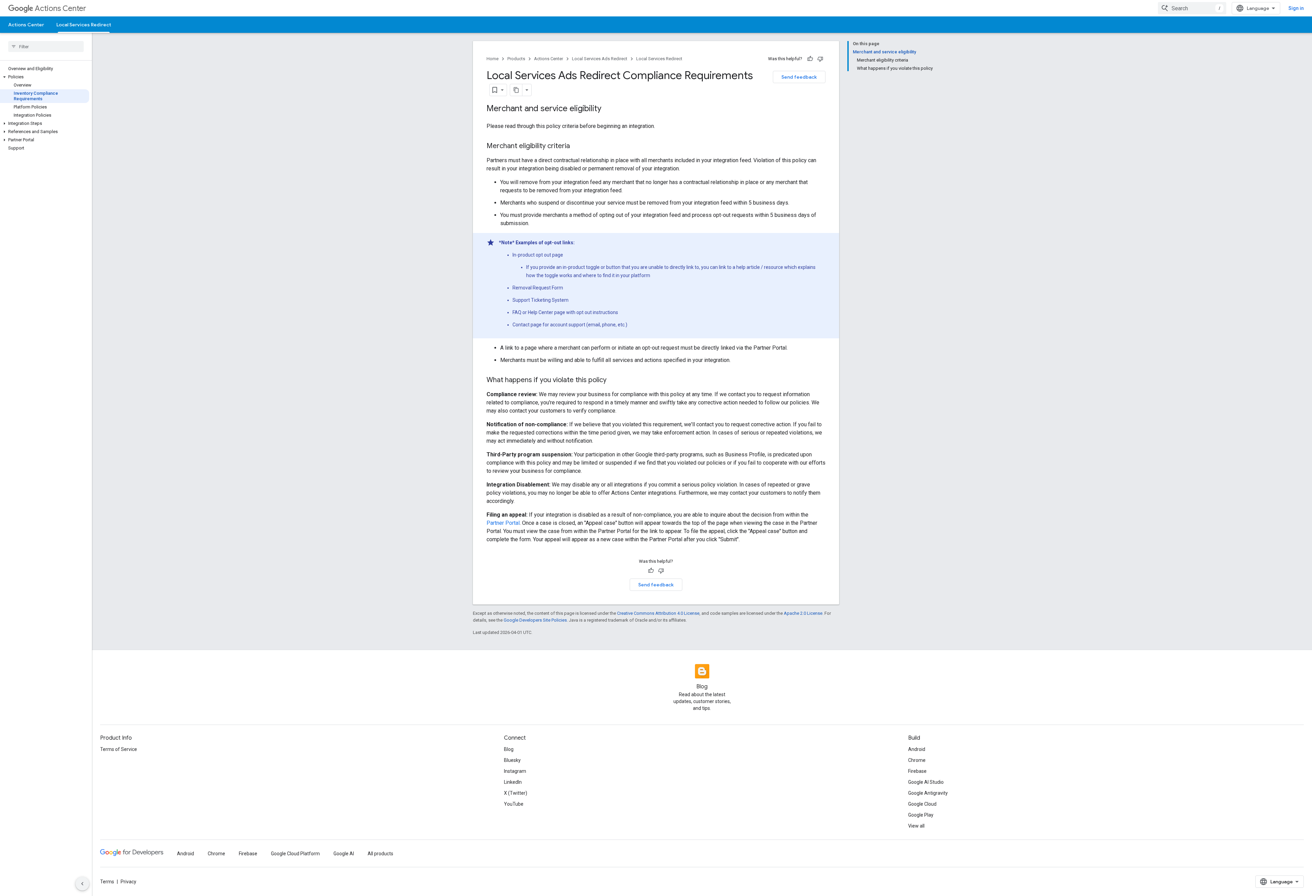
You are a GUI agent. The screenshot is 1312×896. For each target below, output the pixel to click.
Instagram (515, 771)
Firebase (917, 771)
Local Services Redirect (83, 25)
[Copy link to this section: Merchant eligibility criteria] (577, 146)
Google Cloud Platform (295, 853)
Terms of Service (118, 749)
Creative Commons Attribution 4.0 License (658, 613)
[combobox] (1192, 8)
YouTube (513, 804)
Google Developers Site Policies (535, 620)
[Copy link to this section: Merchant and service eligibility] (608, 109)
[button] (44, 77)
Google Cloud (922, 804)
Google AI (343, 853)
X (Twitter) (515, 793)
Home (492, 58)
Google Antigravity (928, 793)
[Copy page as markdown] (516, 90)
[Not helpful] (820, 59)
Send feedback (799, 77)
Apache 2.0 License (803, 613)
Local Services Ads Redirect (599, 58)
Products (516, 58)
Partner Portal (503, 523)
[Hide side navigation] (82, 884)
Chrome (917, 760)
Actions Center (60, 8)
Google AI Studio (926, 782)
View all (916, 826)
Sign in (1296, 8)
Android (916, 749)
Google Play (920, 815)
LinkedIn (513, 782)
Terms (107, 881)
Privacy (128, 881)
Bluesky (512, 760)
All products (380, 853)
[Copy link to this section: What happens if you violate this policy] (613, 380)
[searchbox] (46, 46)
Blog (509, 749)
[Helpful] (810, 59)
